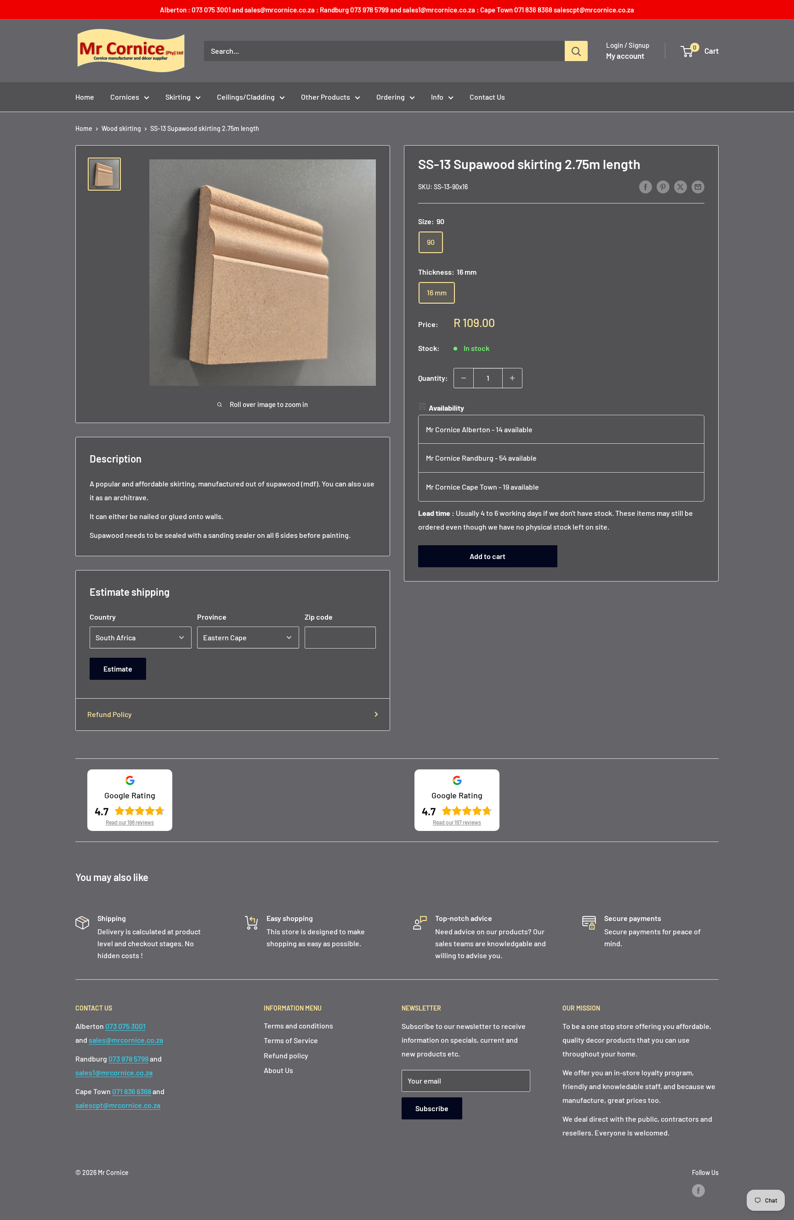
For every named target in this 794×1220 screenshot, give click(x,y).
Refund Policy (109, 714)
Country (103, 616)
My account (625, 55)
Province (212, 616)
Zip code (319, 616)
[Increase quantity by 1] (512, 378)
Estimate (117, 668)
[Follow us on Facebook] (698, 1190)
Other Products (325, 96)
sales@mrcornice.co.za (126, 1039)
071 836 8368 (131, 1091)
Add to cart (487, 556)
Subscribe (431, 1108)
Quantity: (433, 377)
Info (437, 96)
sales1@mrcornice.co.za (114, 1072)
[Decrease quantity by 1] (463, 378)
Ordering (390, 96)
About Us (278, 1070)
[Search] (576, 51)
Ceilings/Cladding (246, 96)
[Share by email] (698, 186)
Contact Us (487, 96)
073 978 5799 (128, 1058)
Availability (446, 407)
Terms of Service (291, 1040)
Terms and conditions (298, 1025)
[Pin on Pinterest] (663, 186)
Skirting (178, 96)
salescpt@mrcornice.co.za (117, 1105)
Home (84, 96)
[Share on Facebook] (645, 186)
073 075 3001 (125, 1026)
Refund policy (286, 1055)
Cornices (124, 96)
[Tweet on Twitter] (680, 186)
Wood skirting (121, 128)
